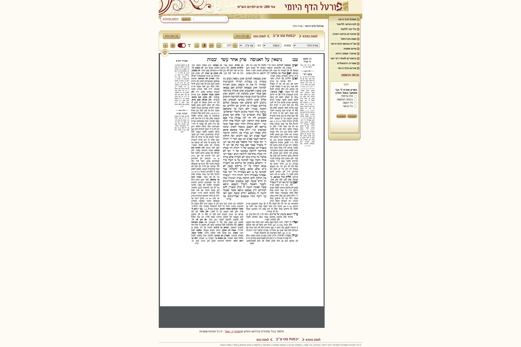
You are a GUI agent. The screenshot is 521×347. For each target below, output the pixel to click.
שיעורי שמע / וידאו (346, 53)
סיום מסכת (350, 48)
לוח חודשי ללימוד (346, 24)
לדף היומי (240, 36)
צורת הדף (298, 26)
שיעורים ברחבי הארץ (344, 34)
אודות (317, 345)
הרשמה (346, 74)
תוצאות (341, 116)
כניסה (355, 74)
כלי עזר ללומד (348, 29)
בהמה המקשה (345, 99)
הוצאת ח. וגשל (233, 331)
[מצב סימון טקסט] (189, 45)
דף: (259, 45)
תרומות (257, 345)
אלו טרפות (347, 95)
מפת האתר (225, 345)
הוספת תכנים (295, 345)
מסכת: (287, 45)
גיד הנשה (348, 102)
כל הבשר (348, 106)
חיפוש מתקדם (171, 18)
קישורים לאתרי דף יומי (343, 58)
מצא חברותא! (348, 38)
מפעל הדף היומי (347, 19)
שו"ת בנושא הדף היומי (343, 43)
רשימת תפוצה (279, 345)
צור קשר (308, 345)
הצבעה (352, 116)
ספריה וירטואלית (346, 63)
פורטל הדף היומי (314, 26)
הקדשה (266, 345)
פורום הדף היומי (347, 68)
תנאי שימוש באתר (242, 345)
